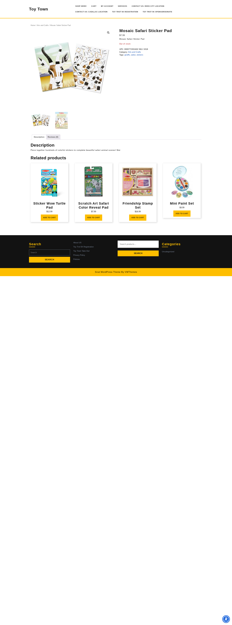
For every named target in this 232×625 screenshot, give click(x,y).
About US (77, 242)
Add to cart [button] (49, 218)
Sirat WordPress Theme (108, 272)
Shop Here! (81, 6)
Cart (93, 6)
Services (122, 6)
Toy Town (38, 9)
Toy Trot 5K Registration (125, 12)
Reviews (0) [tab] (53, 137)
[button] (108, 32)
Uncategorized (168, 251)
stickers (140, 55)
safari (133, 55)
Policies (76, 259)
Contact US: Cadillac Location (91, 12)
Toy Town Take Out (81, 251)
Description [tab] (39, 137)
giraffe (127, 55)
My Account (107, 6)
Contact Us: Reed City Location (148, 6)
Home (33, 25)
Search (138, 253)
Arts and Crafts (43, 25)
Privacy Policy (79, 255)
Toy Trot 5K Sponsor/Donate (157, 12)
